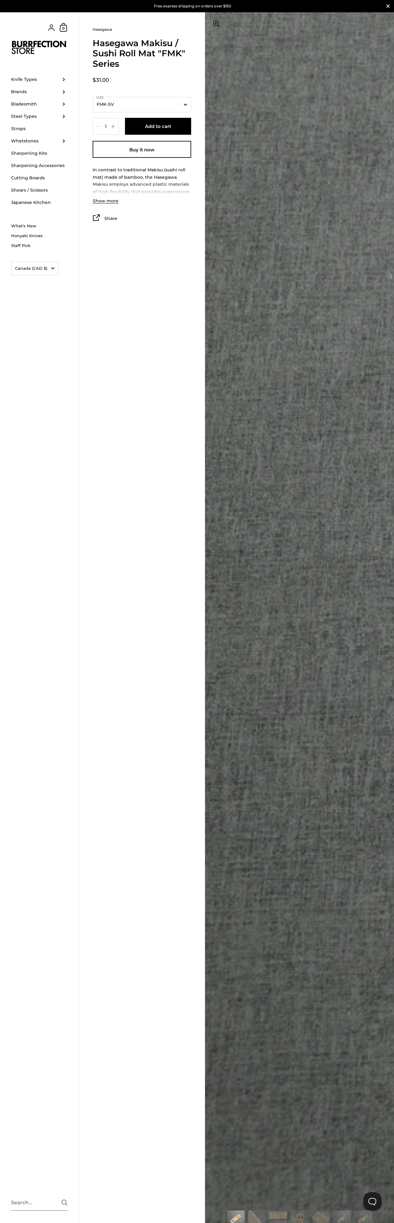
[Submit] (64, 1202)
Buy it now (142, 150)
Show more (106, 201)
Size (100, 97)
